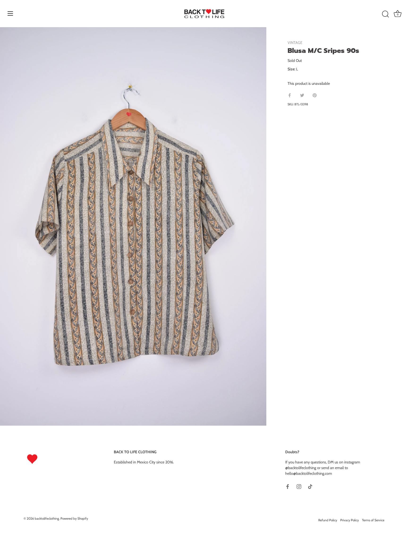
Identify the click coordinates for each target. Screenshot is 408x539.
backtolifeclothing (47, 518)
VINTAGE (295, 42)
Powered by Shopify (74, 518)
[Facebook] (287, 486)
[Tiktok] (310, 486)
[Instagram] (299, 486)
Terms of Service (373, 520)
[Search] (385, 14)
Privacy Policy (349, 520)
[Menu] (10, 13)
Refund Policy (327, 520)
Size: (291, 69)
